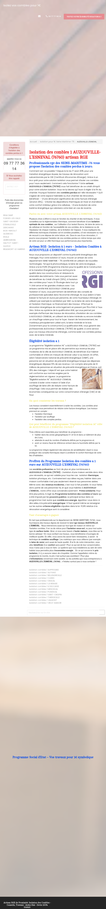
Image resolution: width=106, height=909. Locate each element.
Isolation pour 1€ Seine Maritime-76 (57, 141)
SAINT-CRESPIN (45, 594)
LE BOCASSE (44, 586)
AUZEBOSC (8, 233)
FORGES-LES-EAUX (11, 218)
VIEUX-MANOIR (45, 602)
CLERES (41, 578)
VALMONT (43, 600)
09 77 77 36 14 (54, 16)
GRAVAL (42, 580)
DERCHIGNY (8, 227)
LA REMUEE (43, 583)
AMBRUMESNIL (9, 240)
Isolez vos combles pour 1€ (22, 5)
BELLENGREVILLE (45, 575)
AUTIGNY (42, 572)
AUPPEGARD (44, 569)
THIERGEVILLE (44, 597)
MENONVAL (43, 589)
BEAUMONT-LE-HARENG (14, 249)
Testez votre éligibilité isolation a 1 (84, 16)
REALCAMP (8, 215)
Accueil (33, 141)
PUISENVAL (43, 591)
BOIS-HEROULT (10, 230)
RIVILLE (6, 237)
